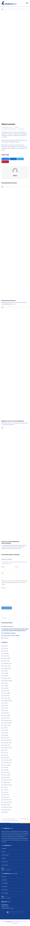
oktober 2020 (6, 765)
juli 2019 (5, 787)
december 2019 (7, 780)
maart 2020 (6, 772)
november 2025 (7, 663)
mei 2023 (5, 708)
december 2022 (7, 720)
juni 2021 (5, 752)
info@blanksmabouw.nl (9, 868)
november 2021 (7, 742)
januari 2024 (6, 695)
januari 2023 (6, 718)
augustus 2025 (7, 668)
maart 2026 (6, 656)
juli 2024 (5, 683)
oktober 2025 (6, 666)
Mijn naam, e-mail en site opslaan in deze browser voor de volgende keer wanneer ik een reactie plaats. (15, 582)
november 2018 (7, 802)
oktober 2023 (6, 698)
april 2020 (5, 770)
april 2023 (5, 710)
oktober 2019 (6, 782)
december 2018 (7, 799)
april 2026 (5, 653)
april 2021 (5, 755)
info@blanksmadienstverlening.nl (11, 896)
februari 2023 (6, 715)
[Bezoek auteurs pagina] (15, 170)
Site (3, 573)
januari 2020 (6, 777)
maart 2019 (6, 794)
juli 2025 (5, 670)
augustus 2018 (7, 809)
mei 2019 (5, 790)
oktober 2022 (6, 725)
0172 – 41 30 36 (7, 898)
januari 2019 (6, 797)
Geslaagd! (5, 638)
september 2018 (7, 807)
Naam (3, 567)
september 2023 (7, 700)
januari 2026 (6, 661)
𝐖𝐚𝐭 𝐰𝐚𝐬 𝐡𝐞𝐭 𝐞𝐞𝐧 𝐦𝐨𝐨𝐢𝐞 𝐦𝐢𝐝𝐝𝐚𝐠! (11, 635)
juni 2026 (5, 648)
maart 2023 (6, 713)
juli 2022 (5, 728)
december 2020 (7, 760)
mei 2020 (5, 767)
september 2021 (7, 747)
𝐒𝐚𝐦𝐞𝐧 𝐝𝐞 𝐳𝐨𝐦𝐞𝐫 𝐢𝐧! (8, 626)
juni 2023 (5, 705)
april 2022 (5, 735)
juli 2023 (5, 703)
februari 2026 (6, 658)
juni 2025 (5, 673)
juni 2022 (5, 730)
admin (17, 127)
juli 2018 (5, 812)
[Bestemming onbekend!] (15, 242)
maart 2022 (6, 737)
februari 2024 (6, 693)
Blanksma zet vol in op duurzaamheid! (13, 421)
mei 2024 (5, 685)
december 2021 (7, 740)
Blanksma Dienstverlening (9, 129)
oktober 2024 (6, 678)
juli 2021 (5, 750)
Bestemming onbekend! (8, 300)
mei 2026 (5, 651)
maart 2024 (6, 690)
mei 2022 (5, 732)
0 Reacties (21, 129)
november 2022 (7, 723)
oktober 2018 (6, 804)
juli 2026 (5, 646)
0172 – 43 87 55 (7, 870)
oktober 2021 (6, 745)
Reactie (4, 587)
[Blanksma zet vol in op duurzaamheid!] (15, 362)
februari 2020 (6, 775)
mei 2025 (5, 675)
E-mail (17, 567)
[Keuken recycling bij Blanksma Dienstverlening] (15, 483)
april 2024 (5, 688)
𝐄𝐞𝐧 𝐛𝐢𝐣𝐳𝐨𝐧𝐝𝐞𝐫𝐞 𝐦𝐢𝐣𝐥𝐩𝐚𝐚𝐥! (9, 633)
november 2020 (7, 762)
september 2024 (7, 680)
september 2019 (7, 785)
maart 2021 (6, 757)
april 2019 (5, 792)
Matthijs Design (23, 921)
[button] (27, 3)
